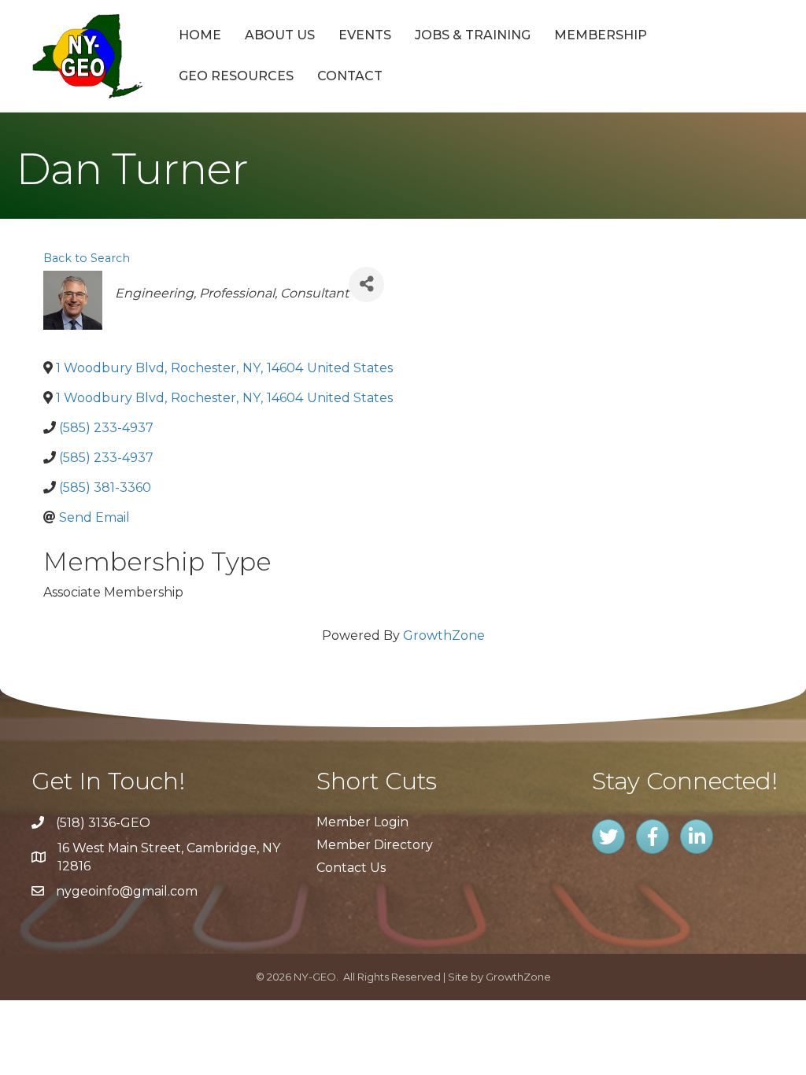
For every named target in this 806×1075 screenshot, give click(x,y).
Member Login (362, 822)
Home (200, 35)
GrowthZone (444, 635)
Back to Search (86, 258)
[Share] (366, 284)
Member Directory (374, 844)
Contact (350, 75)
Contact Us (351, 867)
